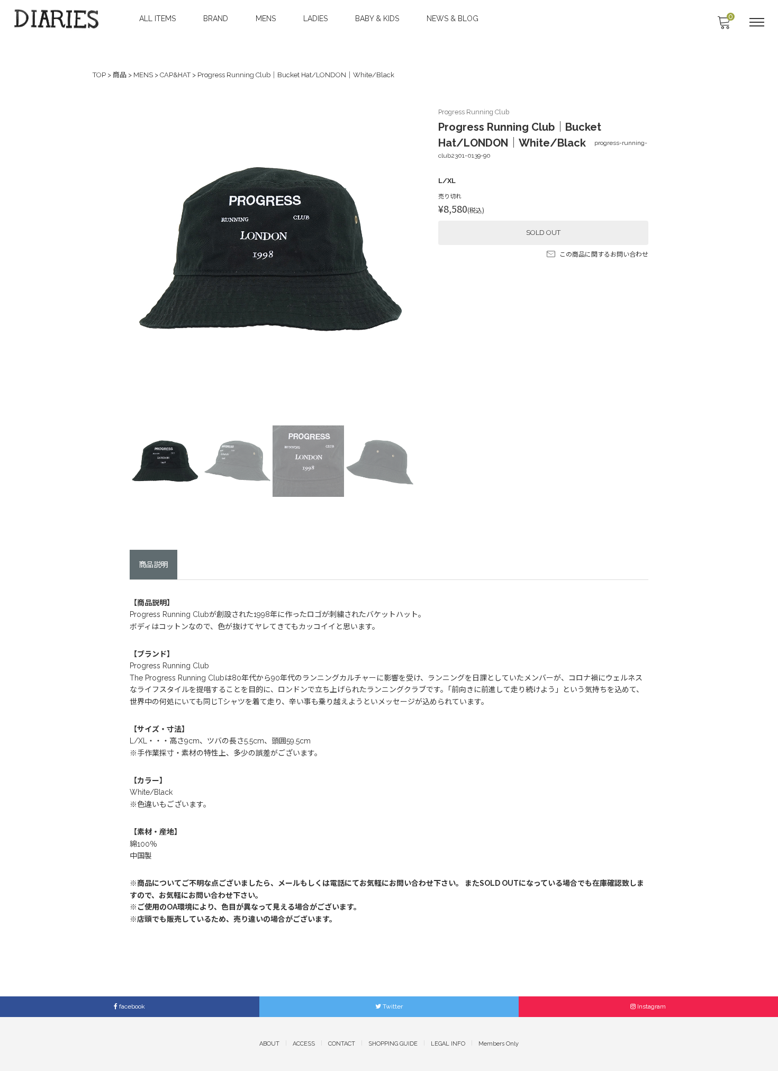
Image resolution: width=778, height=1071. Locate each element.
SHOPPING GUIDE (393, 1043)
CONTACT (341, 1043)
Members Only (498, 1043)
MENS (266, 18)
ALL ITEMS (157, 18)
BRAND (215, 18)
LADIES (315, 18)
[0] (723, 25)
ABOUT (269, 1043)
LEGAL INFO (448, 1043)
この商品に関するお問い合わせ (603, 254)
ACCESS (304, 1043)
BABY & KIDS (377, 18)
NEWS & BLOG (452, 18)
